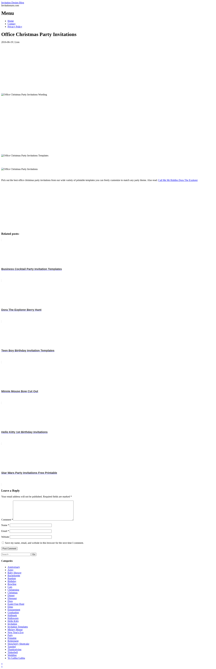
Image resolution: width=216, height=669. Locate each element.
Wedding (12, 655)
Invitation (12, 624)
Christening (13, 589)
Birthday (12, 581)
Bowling (12, 584)
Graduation (13, 612)
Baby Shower (14, 572)
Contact (11, 23)
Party (10, 635)
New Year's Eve (16, 632)
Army (10, 570)
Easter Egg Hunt (16, 604)
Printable (12, 638)
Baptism (12, 578)
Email (5, 531)
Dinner (11, 595)
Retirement (13, 641)
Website (5, 537)
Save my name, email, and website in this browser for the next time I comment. (44, 543)
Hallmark (12, 615)
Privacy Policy (15, 26)
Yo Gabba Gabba (16, 658)
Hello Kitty (13, 621)
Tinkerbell (13, 652)
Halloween (13, 618)
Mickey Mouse (15, 629)
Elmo (10, 606)
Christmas (13, 592)
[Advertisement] (96, 66)
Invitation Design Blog (12, 2)
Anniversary (14, 567)
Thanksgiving (14, 649)
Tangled (12, 646)
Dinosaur (12, 598)
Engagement (14, 609)
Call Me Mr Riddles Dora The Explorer (178, 180)
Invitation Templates (18, 626)
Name (5, 525)
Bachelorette (14, 575)
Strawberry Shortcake (18, 643)
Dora (10, 601)
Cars (10, 587)
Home (11, 21)
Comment (7, 519)
